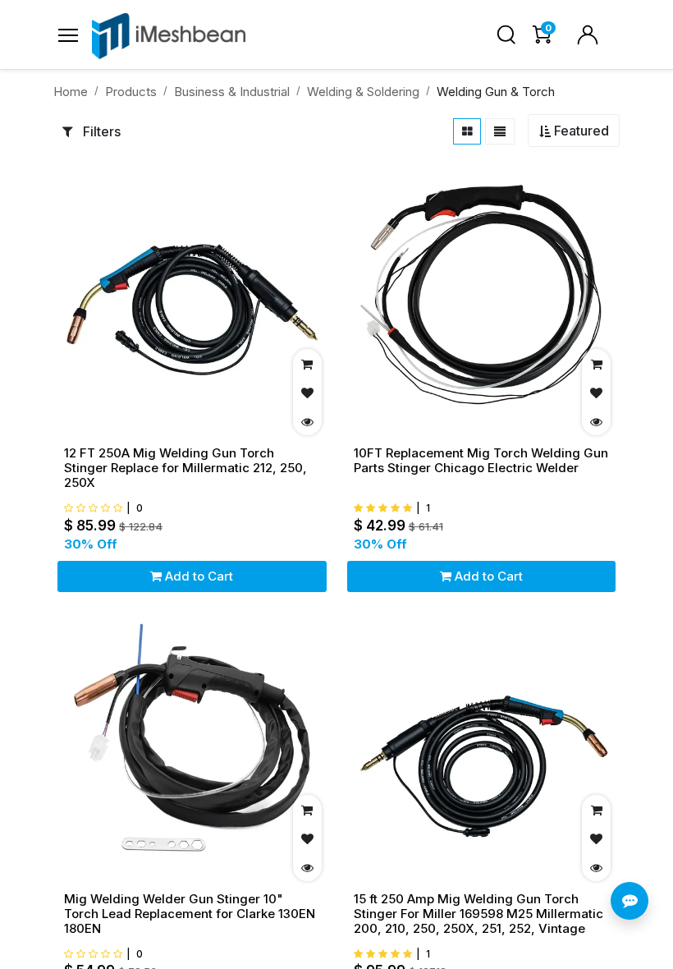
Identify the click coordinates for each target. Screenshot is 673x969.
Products (131, 91)
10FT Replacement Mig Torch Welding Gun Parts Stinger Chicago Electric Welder (481, 460)
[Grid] (467, 131)
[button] (573, 131)
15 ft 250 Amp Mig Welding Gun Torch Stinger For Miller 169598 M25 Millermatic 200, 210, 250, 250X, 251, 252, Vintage (478, 914)
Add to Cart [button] (197, 576)
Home (70, 91)
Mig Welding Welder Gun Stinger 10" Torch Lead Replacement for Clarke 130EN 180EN (189, 914)
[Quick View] (307, 420)
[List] (500, 131)
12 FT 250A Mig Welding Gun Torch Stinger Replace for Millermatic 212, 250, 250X (185, 468)
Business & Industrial (232, 91)
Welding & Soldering (363, 91)
